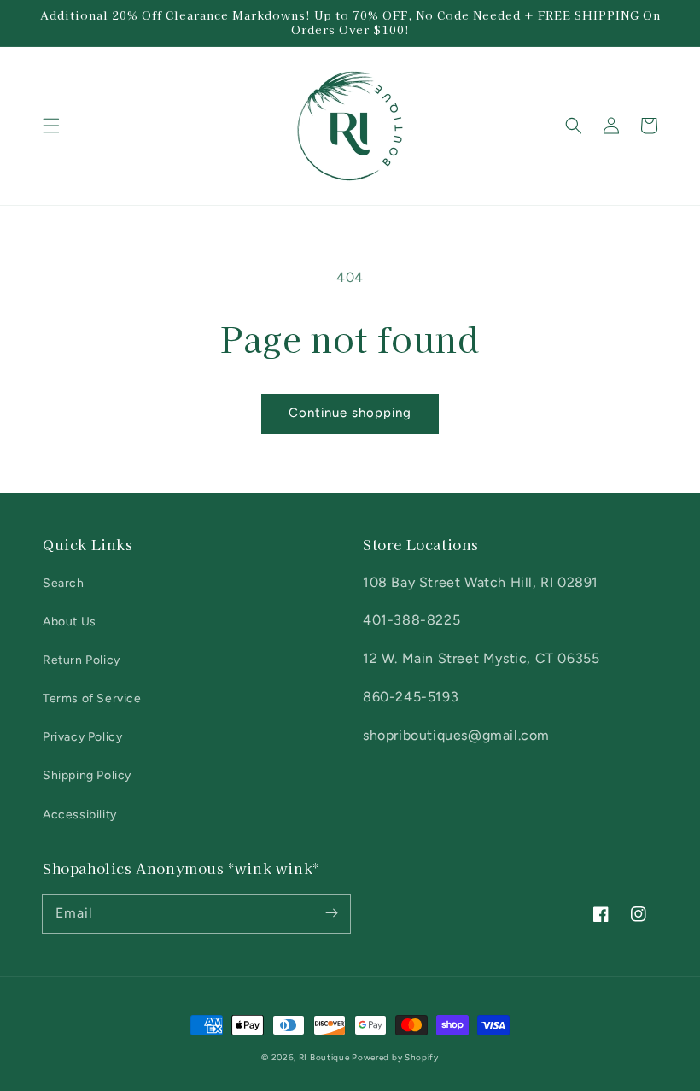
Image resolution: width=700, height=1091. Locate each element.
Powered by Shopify (395, 1057)
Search (64, 583)
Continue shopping (350, 412)
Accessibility (80, 814)
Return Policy (81, 660)
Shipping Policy (87, 775)
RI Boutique (325, 1057)
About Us (69, 621)
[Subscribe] (331, 913)
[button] (51, 125)
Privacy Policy (82, 737)
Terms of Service (92, 698)
